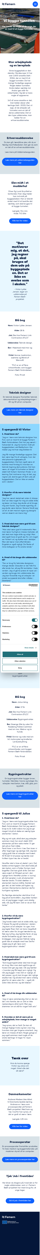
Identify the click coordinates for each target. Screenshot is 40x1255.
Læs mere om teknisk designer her (20, 411)
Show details (29, 648)
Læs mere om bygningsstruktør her (20, 795)
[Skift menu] (35, 4)
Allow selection (20, 661)
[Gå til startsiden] (13, 3)
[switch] (35, 626)
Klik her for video (19, 221)
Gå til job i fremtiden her (20, 1201)
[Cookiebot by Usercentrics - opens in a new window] (29, 585)
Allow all (20, 654)
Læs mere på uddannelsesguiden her (20, 161)
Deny (20, 668)
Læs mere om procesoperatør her (20, 1160)
